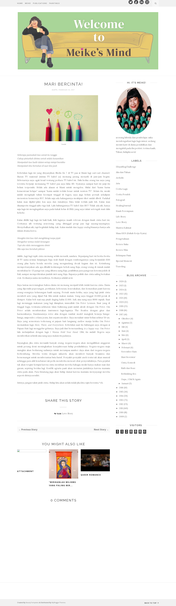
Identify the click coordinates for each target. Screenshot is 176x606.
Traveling (120, 266)
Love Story (67, 413)
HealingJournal (123, 205)
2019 (121, 306)
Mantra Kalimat (123, 227)
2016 (121, 387)
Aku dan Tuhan (123, 172)
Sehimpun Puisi (123, 255)
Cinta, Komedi (128, 362)
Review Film (122, 250)
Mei (123, 335)
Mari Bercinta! (128, 357)
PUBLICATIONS (40, 3)
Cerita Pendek (123, 194)
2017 (121, 314)
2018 (121, 310)
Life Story (121, 216)
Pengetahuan (122, 238)
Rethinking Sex (128, 373)
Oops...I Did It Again (131, 379)
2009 (121, 416)
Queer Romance (91, 474)
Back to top (151, 603)
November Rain (129, 351)
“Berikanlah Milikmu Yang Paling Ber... (62, 484)
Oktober (126, 318)
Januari (125, 383)
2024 (121, 289)
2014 (121, 396)
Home (20, 3)
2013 (121, 400)
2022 (121, 293)
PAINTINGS (54, 3)
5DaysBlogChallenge (126, 166)
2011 (121, 408)
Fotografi (120, 200)
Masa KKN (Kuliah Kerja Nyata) (131, 233)
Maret (125, 343)
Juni (123, 331)
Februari (126, 347)
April (124, 339)
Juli (123, 327)
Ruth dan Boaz (128, 368)
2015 (121, 391)
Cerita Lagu (121, 189)
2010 (121, 412)
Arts (118, 183)
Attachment (25, 471)
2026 (121, 281)
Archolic (120, 177)
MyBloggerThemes (58, 602)
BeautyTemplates (32, 602)
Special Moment (124, 261)
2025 (121, 285)
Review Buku (122, 244)
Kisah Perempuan (124, 211)
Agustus (125, 322)
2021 (121, 298)
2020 (121, 302)
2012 (121, 404)
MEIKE (28, 3)
